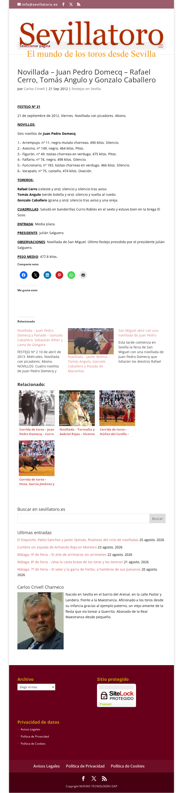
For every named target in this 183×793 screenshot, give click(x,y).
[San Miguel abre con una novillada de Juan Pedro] (143, 346)
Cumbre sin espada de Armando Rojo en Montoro (57, 547)
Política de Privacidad (35, 736)
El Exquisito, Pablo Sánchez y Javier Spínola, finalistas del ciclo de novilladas (77, 539)
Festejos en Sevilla (86, 88)
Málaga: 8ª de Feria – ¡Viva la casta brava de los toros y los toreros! (70, 562)
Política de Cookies (33, 744)
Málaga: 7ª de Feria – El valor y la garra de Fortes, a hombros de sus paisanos (79, 569)
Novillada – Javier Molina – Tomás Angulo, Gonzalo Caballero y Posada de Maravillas (89, 363)
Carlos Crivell (34, 88)
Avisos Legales (30, 729)
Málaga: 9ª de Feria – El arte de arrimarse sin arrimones (62, 554)
